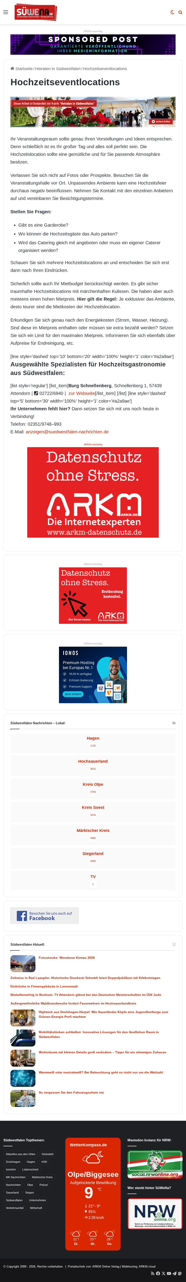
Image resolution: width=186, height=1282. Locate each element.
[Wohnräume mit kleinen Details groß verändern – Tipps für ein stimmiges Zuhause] (22, 1058)
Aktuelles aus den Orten (20, 1154)
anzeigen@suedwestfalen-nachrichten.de (67, 431)
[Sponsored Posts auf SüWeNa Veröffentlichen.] (93, 44)
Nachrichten (13, 1185)
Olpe (30, 1185)
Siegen (29, 1192)
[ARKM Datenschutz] (93, 491)
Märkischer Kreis (42, 1177)
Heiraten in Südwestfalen (58, 68)
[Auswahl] (5, 14)
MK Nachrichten (16, 1177)
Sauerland (12, 1192)
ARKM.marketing (93, 31)
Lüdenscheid (30, 1169)
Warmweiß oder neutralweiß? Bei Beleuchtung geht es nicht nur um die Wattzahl (101, 1072)
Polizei (43, 1185)
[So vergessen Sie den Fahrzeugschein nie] (22, 1098)
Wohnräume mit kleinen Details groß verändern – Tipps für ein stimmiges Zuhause (102, 1052)
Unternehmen (37, 1200)
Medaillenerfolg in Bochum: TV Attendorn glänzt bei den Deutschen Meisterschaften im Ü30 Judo (85, 995)
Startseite (23, 68)
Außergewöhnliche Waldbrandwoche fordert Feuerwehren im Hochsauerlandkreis (73, 1003)
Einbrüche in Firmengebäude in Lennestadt (44, 986)
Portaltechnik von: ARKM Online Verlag (93, 1266)
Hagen (31, 1161)
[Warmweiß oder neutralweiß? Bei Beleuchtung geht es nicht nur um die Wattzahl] (22, 1078)
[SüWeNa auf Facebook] (44, 922)
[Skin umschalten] (172, 14)
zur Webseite (81, 393)
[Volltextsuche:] (180, 14)
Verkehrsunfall (15, 1208)
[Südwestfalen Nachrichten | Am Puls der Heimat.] (35, 12)
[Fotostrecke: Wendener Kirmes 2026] (22, 963)
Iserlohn (11, 1169)
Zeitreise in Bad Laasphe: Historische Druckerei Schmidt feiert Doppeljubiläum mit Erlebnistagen (85, 978)
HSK (44, 1161)
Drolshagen (13, 1161)
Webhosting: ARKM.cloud (138, 1266)
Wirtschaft (36, 1208)
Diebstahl (48, 1154)
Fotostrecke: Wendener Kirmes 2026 (67, 957)
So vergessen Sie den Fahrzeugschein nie (71, 1092)
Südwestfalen (14, 1200)
